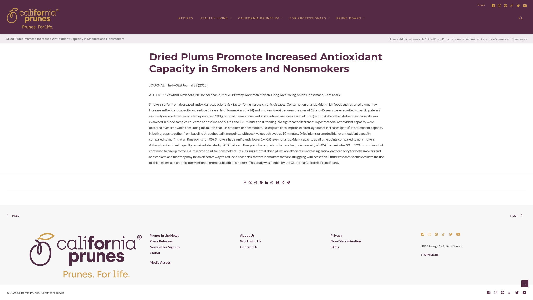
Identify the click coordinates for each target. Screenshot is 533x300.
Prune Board (348, 18)
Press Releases (161, 241)
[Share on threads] (255, 182)
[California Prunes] (33, 18)
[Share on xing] (282, 182)
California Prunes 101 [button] (258, 18)
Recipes (185, 18)
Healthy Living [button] (214, 18)
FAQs (335, 247)
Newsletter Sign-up (165, 247)
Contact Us (249, 247)
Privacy (336, 235)
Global (155, 253)
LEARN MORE (429, 255)
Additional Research (411, 39)
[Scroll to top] (524, 283)
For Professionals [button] (307, 18)
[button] (493, 5)
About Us (247, 235)
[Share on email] (288, 182)
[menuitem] (493, 5)
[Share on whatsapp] (271, 182)
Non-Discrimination (346, 241)
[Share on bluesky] (277, 182)
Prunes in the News (164, 235)
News (481, 5)
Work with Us (250, 241)
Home (392, 39)
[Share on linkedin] (266, 182)
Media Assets (160, 262)
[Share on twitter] (250, 182)
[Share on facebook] (244, 182)
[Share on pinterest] (261, 182)
